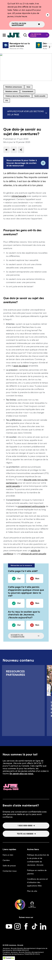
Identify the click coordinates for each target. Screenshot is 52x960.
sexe (29, 87)
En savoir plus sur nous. (21, 773)
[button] (38, 35)
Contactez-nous (10, 871)
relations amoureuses (13, 87)
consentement (27, 91)
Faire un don (8, 855)
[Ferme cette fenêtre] (47, 15)
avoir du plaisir (20, 365)
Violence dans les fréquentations (17, 96)
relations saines (11, 91)
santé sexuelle (39, 96)
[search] (25, 35)
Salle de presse (9, 866)
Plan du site (32, 891)
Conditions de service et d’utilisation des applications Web (37, 882)
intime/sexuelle (18, 196)
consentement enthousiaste (31, 506)
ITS (7, 100)
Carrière (6, 860)
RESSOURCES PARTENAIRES (15, 673)
